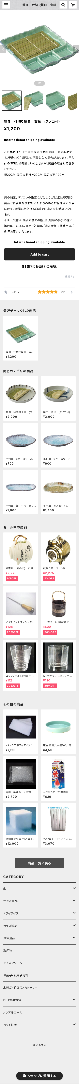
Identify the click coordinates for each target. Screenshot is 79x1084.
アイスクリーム (12, 963)
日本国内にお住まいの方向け (39, 266)
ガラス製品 (10, 925)
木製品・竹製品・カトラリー (20, 987)
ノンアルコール (12, 1012)
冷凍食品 (9, 938)
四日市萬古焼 (12, 1000)
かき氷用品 (10, 901)
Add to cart (39, 254)
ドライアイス (11, 913)
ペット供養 (10, 1025)
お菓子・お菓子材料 (15, 975)
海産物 (7, 950)
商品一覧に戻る (39, 863)
